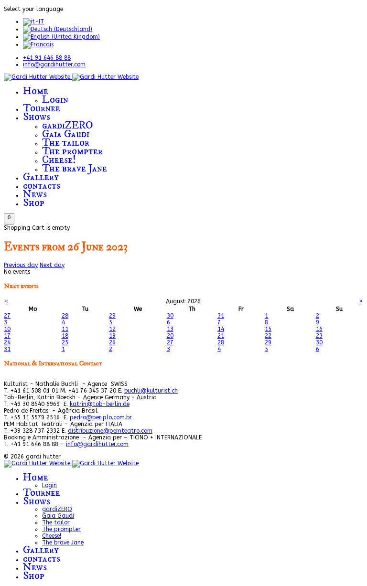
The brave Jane (74, 168)
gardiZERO (67, 125)
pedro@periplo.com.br (101, 417)
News (35, 194)
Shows (36, 116)
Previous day (21, 265)
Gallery (41, 176)
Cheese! (59, 159)
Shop (33, 202)
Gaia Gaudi (65, 134)
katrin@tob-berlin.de (100, 404)
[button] (9, 218)
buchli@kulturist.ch (151, 390)
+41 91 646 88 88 (47, 57)
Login (55, 99)
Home (35, 91)
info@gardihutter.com (54, 64)
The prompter (72, 151)
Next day (52, 265)
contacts (41, 185)
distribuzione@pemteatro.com (110, 430)
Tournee (41, 108)
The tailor (65, 142)
